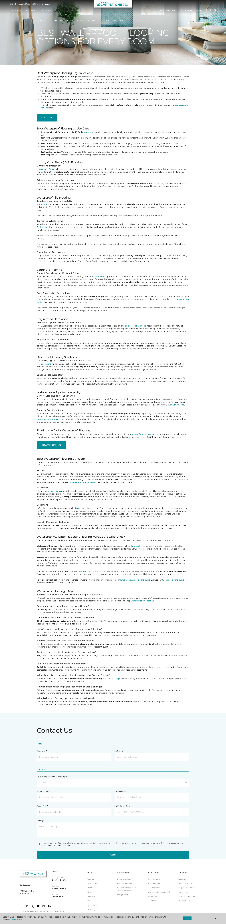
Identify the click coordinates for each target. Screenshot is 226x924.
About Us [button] (46, 10)
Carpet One (42, 20)
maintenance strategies (48, 419)
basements (80, 508)
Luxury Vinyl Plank (45, 169)
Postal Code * (42, 806)
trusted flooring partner (142, 434)
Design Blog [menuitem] (122, 895)
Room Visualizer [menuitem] (124, 879)
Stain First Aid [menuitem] (154, 883)
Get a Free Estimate (51, 445)
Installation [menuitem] (152, 901)
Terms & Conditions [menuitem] (186, 896)
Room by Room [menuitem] (185, 883)
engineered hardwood (135, 326)
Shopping (71, 20)
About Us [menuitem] (182, 879)
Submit (113, 855)
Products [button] (15, 10)
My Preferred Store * (122, 806)
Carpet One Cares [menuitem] (186, 888)
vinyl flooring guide (175, 580)
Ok (187, 918)
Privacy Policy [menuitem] (184, 901)
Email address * (120, 791)
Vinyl (117, 678)
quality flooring (177, 405)
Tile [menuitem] (88, 901)
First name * (42, 751)
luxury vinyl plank (53, 491)
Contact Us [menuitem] (183, 892)
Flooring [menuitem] (90, 879)
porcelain (136, 546)
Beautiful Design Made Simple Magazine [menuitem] (127, 889)
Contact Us (47, 118)
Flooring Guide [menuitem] (154, 888)
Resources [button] (31, 10)
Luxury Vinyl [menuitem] (92, 883)
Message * (41, 820)
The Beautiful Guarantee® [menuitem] (159, 892)
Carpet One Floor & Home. (37, 911)
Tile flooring (42, 204)
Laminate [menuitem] (91, 896)
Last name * (119, 751)
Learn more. (16, 920)
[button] (206, 10)
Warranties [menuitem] (152, 896)
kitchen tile (45, 227)
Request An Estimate (191, 10)
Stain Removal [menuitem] (154, 879)
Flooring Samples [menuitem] (124, 883)
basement (46, 364)
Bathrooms (84, 571)
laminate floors (99, 276)
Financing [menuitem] (91, 909)
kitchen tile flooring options (82, 482)
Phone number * (43, 791)
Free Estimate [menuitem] (93, 905)
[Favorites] (211, 10)
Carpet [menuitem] (89, 892)
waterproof (88, 132)
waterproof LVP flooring (142, 601)
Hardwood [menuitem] (91, 888)
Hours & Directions (166, 10)
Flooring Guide (56, 20)
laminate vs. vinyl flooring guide (135, 580)
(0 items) (215, 10)
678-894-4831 (46, 4)
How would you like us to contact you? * (53, 777)
